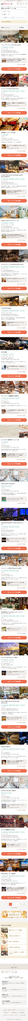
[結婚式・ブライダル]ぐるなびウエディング (9, 970)
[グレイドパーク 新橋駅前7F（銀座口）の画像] (14, 387)
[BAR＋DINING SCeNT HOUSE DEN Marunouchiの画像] (14, 692)
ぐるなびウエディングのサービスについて (10, 1015)
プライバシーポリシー (21, 1010)
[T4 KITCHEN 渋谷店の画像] (14, 299)
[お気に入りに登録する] (25, 42)
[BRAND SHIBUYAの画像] (14, 738)
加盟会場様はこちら (15, 1012)
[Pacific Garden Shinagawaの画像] (14, 475)
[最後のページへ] (24, 904)
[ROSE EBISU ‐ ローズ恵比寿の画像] (14, 865)
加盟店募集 (22, 1012)
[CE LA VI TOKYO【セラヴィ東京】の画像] (14, 649)
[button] (14, 983)
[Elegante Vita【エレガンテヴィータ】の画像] (14, 212)
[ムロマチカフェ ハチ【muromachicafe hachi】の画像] (14, 255)
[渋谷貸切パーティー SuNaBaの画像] (14, 124)
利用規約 (9, 1010)
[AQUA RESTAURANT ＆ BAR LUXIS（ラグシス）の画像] (14, 514)
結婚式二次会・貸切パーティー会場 (7, 972)
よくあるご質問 (22, 1015)
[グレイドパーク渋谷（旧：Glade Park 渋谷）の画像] (14, 559)
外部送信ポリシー (7, 1012)
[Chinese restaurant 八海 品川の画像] (14, 782)
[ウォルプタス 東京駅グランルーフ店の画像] (14, 431)
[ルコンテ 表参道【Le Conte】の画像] (14, 821)
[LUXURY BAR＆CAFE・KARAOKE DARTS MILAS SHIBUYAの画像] (14, 166)
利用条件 (13, 1010)
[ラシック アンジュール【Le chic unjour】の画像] (14, 36)
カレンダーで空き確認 (15, 69)
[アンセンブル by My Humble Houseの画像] (14, 80)
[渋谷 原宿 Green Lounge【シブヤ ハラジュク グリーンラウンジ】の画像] (14, 603)
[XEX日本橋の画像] (14, 343)
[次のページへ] (21, 904)
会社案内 (5, 1010)
